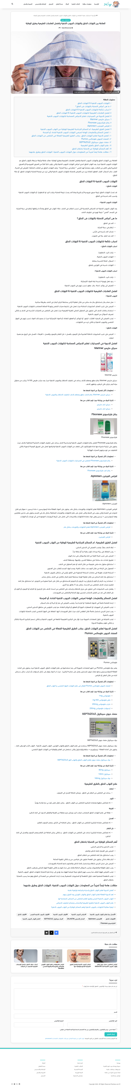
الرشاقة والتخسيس (40, 4)
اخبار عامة (80, 1063)
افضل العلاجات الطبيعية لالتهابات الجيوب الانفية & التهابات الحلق (83, 113)
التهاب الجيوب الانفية (60, 915)
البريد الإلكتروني (113, 1021)
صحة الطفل (59, 4)
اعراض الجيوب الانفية (78, 915)
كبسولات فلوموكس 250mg (100, 708)
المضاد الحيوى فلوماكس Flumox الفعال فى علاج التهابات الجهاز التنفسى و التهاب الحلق (78, 686)
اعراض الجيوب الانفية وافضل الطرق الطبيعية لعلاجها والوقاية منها (80, 965)
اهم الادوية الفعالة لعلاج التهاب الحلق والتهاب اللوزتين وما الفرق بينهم (88, 895)
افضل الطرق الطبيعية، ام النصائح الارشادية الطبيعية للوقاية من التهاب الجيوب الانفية (75, 129)
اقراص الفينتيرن (104, 537)
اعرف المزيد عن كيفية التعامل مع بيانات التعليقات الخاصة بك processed (64, 1038)
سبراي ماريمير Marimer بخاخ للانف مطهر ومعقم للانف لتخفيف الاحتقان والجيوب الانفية (78, 395)
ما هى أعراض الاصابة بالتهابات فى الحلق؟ (92, 106)
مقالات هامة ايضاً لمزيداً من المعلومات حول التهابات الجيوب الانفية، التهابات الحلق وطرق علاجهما (69, 152)
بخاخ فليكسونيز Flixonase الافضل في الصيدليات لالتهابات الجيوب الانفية (83, 461)
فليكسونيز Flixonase (108, 923)
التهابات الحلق (110, 919)
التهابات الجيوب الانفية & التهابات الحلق (94, 103)
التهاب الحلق (22, 915)
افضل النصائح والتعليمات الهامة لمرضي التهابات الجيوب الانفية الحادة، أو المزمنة (76, 132)
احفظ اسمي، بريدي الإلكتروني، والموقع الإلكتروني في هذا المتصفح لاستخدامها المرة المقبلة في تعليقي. (87, 1029)
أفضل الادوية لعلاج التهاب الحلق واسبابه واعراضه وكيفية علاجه (90, 890)
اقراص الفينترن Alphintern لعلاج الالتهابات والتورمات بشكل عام (87, 527)
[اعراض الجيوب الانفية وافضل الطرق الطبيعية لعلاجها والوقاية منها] (79, 956)
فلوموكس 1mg (104, 696)
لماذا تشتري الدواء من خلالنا (112, 1073)
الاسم (115, 1012)
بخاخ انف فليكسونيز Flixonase (99, 471)
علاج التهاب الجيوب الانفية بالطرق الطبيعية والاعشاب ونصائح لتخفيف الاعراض (84, 903)
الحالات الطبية (76, 4)
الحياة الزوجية (79, 1073)
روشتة (118, 1063)
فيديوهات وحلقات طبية (113, 1069)
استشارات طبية (87, 16)
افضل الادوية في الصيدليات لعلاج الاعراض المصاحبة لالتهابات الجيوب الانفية (78, 116)
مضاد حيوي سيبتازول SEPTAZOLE (94, 142)
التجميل (51, 4)
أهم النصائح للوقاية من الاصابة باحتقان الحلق (90, 149)
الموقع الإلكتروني (58, 1021)
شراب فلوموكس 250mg (101, 704)
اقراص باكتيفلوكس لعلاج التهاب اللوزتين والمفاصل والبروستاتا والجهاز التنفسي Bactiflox (52, 966)
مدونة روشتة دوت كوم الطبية (111, 1066)
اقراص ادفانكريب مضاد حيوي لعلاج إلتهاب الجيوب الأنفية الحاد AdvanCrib (106, 965)
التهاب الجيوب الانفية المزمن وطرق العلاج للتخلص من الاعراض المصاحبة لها (85, 899)
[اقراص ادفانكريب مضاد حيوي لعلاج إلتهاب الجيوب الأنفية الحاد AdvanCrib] (105, 956)
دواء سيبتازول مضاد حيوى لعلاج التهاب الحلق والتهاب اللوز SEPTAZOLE (83, 760)
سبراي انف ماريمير (103, 405)
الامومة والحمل (28, 4)
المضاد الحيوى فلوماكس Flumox (95, 139)
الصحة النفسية (78, 1069)
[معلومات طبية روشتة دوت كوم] (111, 4)
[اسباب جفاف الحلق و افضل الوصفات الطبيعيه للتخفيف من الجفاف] (25, 956)
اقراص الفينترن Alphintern (98, 126)
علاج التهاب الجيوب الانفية (31, 919)
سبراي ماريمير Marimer (100, 119)
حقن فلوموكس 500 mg (101, 700)
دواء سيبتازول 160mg (102, 778)
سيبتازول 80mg (104, 770)
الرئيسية (96, 4)
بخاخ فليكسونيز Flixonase (99, 123)
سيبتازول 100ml (104, 774)
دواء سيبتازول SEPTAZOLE (53, 919)
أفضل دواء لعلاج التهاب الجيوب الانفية (102, 915)
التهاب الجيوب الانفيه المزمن (39, 915)
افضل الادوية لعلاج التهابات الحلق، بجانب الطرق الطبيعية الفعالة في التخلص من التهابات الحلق (70, 136)
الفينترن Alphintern (94, 919)
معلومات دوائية (87, 4)
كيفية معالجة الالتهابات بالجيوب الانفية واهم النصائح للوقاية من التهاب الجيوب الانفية (82, 907)
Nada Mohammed (66, 28)
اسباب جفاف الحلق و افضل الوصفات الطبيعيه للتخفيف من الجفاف (26, 965)
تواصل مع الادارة (115, 1076)
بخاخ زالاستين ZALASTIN (75, 919)
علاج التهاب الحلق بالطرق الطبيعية (95, 145)
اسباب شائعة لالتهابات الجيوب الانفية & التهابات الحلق (88, 110)
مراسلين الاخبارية (78, 1076)
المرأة (67, 4)
